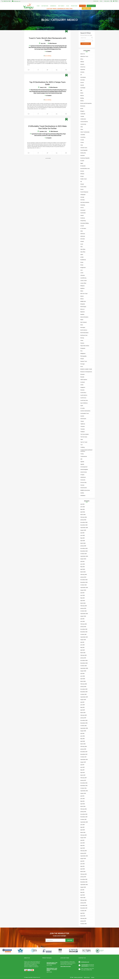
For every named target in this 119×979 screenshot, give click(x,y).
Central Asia (83, 124)
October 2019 (83, 694)
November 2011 (83, 908)
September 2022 (84, 613)
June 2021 (82, 644)
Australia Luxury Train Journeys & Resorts (52, 963)
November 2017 (83, 754)
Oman (45, 91)
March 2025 (82, 543)
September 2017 (84, 759)
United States (58, 49)
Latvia (81, 272)
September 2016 (84, 790)
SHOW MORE (48, 158)
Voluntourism (83, 487)
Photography (83, 356)
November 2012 (83, 882)
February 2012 (83, 900)
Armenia (82, 72)
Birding (82, 98)
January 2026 (83, 519)
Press (81, 366)
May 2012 (82, 892)
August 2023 (83, 590)
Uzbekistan (53, 93)
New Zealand (83, 322)
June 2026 (82, 506)
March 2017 (82, 775)
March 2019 (82, 712)
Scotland (82, 382)
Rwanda (53, 91)
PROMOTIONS (95, 1)
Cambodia (82, 113)
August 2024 (83, 558)
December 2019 (83, 689)
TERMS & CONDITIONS (78, 977)
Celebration (83, 119)
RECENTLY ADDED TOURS (86, 369)
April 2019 (82, 710)
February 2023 (83, 605)
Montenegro (38, 91)
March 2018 (82, 743)
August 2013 (83, 858)
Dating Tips (83, 152)
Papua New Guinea (84, 345)
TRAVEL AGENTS (107, 1)
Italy (63, 45)
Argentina (32, 45)
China (81, 129)
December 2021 (83, 629)
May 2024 (82, 566)
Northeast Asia (40, 47)
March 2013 (82, 871)
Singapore (51, 47)
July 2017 (82, 764)
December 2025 (83, 522)
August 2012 (83, 887)
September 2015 (84, 822)
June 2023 (82, 595)
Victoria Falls (83, 482)
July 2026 (82, 504)
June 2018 (82, 736)
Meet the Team (83, 293)
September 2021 (84, 637)
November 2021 (83, 631)
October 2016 (83, 788)
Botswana (82, 106)
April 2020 (82, 678)
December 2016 (83, 783)
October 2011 (83, 910)
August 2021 (83, 639)
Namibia (82, 314)
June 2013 (82, 863)
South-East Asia (84, 400)
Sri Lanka (48, 135)
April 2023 (82, 600)
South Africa (39, 135)
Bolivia (35, 89)
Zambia (60, 93)
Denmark (47, 45)
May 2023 (82, 598)
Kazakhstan (55, 89)
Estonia (82, 171)
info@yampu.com (16, 1)
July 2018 (82, 733)
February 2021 (83, 655)
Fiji (81, 181)
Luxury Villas (83, 283)
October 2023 (83, 584)
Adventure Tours (84, 56)
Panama (82, 343)
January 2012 (83, 902)
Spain (39, 49)
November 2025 (83, 525)
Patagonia (82, 348)
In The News (83, 228)
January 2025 (83, 545)
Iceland (82, 225)
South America (56, 47)
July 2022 (82, 618)
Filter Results (85, 43)
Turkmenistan (39, 93)
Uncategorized (83, 466)
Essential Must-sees (85, 168)
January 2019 (83, 717)
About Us (82, 53)
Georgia (82, 197)
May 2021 (82, 647)
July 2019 (82, 702)
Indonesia (51, 89)
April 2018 (82, 741)
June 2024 (82, 564)
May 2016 (82, 801)
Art (81, 74)
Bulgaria (82, 111)
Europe (50, 45)
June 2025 (82, 535)
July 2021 (82, 642)
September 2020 (84, 668)
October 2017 (83, 756)
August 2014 (83, 837)
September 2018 (84, 728)
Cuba (81, 145)
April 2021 (82, 650)
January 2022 (83, 626)
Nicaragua (82, 327)
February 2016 (83, 809)
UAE (48, 49)
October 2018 (83, 725)
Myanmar (82, 311)
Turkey (51, 135)
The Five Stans (83, 436)
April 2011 (82, 913)
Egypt (47, 134)
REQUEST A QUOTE (91, 5)
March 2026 (83, 514)
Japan (65, 45)
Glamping (82, 205)
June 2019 (82, 704)
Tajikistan (57, 91)
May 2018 (82, 738)
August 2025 (83, 530)
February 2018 (83, 746)
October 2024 (83, 553)
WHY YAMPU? (61, 5)
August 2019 (83, 699)
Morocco (82, 309)
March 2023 (82, 603)
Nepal (64, 134)
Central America (84, 121)
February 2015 (83, 835)
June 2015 (82, 824)
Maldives (82, 288)
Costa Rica (44, 134)
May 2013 (82, 866)
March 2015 (82, 832)
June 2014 (82, 842)
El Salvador (83, 165)
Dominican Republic (85, 158)
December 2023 (83, 579)
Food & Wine (83, 186)
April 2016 (82, 803)
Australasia (83, 77)
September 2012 (84, 884)
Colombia (44, 45)
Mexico (30, 47)
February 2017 (83, 777)
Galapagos (82, 194)
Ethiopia (82, 173)
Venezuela (82, 479)
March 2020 (83, 681)
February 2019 (83, 715)
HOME (38, 5)
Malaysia (58, 134)
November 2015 (83, 816)
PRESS (101, 1)
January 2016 (83, 811)
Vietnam (57, 93)
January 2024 (83, 577)
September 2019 (84, 697)
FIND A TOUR (82, 5)
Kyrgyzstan (62, 89)
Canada (82, 116)
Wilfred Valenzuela (53, 43)
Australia (82, 79)
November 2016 (83, 785)
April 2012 (82, 895)
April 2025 (82, 540)
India (52, 134)
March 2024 (83, 571)
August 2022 (83, 616)
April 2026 (82, 512)
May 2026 (82, 509)
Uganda (43, 93)
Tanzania (60, 91)
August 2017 (83, 762)
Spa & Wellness (84, 403)
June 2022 (82, 621)
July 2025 (82, 532)
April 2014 (82, 848)
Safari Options (83, 379)
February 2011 (83, 918)
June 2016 (82, 798)
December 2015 (83, 814)
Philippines (82, 353)
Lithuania (82, 275)
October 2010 (83, 923)
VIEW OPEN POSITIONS (65, 966)
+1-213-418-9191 (84, 964)
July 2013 (82, 861)
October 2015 (83, 819)
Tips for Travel (83, 442)
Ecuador (82, 160)
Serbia (35, 135)
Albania (32, 89)
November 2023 (83, 582)
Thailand (45, 49)
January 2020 (83, 686)
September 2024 (84, 556)
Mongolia (34, 91)
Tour (81, 444)
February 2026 (83, 517)
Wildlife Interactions (85, 490)
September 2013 (84, 855)
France (53, 45)
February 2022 (83, 624)
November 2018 (83, 723)
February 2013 (83, 874)
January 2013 (83, 876)
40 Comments (49, 51)
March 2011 (82, 915)
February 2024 (83, 574)
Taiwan (82, 421)
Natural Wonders (84, 317)
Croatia (82, 139)
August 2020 (83, 670)
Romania (82, 374)
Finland (82, 184)
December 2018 (83, 720)
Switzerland (83, 418)
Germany (56, 45)
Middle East (83, 301)
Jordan (81, 257)
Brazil (39, 45)
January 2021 (83, 657)
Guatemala (47, 89)
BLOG (67, 5)
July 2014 (82, 840)
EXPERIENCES (53, 5)
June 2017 (82, 767)
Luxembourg (83, 278)
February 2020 (83, 683)
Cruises (82, 142)
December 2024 (84, 548)
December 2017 (83, 751)
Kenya (59, 89)
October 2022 (83, 611)
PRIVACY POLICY (87, 977)
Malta (81, 291)
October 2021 (83, 634)
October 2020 (83, 665)
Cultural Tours (83, 147)
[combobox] (86, 41)
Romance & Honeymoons (86, 371)
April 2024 (82, 569)
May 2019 (82, 707)
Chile (41, 45)
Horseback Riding (84, 223)
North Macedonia (84, 332)
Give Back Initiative (84, 202)
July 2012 (82, 889)
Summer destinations (85, 410)
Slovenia (82, 390)
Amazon (82, 64)
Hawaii (82, 215)
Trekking (82, 447)
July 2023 (82, 592)
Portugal (47, 47)
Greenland (43, 89)
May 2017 (82, 769)
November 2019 (83, 691)
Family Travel (83, 178)
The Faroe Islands (84, 434)
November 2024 (84, 551)
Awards (82, 85)
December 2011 (83, 905)
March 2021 (82, 652)
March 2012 (82, 897)
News (81, 324)
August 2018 (83, 730)
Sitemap (92, 977)
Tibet (81, 439)
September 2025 (84, 527)
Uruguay (82, 474)
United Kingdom (52, 49)
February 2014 (83, 850)
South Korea (61, 47)
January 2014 (83, 853)
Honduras (82, 218)
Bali (81, 90)
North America (34, 47)
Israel (81, 244)
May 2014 (82, 845)
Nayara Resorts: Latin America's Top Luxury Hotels (52, 969)
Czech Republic (83, 150)
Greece (82, 207)
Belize (81, 92)
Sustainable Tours (84, 413)
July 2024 (82, 561)
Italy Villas (82, 249)
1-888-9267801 (84, 966)
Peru (44, 47)
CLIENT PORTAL (86, 8)
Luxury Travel (83, 280)
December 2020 (84, 660)
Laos (66, 89)
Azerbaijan (82, 87)
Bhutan (82, 95)
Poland (82, 358)
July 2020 (82, 673)
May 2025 (82, 538)
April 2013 (82, 868)
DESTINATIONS (44, 5)
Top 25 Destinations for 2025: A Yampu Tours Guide (47, 83)
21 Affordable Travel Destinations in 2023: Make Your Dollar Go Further (47, 127)
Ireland (82, 241)
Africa (81, 59)
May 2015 (82, 827)
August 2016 (83, 793)
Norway (42, 91)
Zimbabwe (82, 495)
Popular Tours (83, 361)
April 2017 (82, 772)
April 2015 (82, 829)
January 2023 (83, 608)
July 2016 (82, 796)
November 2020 (84, 663)
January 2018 (83, 749)
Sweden (42, 49)
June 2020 (82, 676)
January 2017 (83, 780)
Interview (82, 238)
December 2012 (83, 879)
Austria (35, 45)
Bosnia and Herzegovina (86, 103)
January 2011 (83, 921)
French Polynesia (84, 192)
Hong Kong (60, 45)
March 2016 (82, 806)
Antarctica (82, 66)
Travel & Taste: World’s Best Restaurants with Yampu (47, 39)
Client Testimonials (84, 132)
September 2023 (84, 587)
